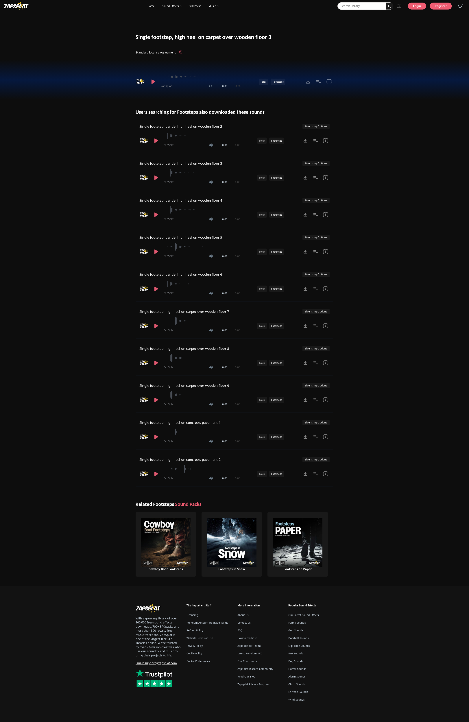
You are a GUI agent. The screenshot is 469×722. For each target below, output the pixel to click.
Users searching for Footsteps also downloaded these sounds (200, 112)
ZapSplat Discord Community (255, 669)
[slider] (201, 77)
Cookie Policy (194, 653)
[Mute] (210, 86)
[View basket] (460, 6)
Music (212, 6)
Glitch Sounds (296, 684)
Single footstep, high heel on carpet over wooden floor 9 (184, 385)
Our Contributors (247, 661)
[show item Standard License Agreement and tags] (329, 81)
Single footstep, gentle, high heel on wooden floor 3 (180, 163)
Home (151, 6)
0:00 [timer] (224, 86)
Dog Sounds (295, 661)
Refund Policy (195, 630)
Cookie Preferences (198, 661)
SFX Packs (195, 6)
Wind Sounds (296, 699)
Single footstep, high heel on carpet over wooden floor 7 (184, 311)
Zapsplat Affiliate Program (253, 684)
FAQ (239, 630)
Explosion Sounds (299, 646)
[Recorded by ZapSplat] (141, 81)
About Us (243, 615)
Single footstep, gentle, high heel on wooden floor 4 (180, 200)
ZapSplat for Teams (249, 646)
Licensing (192, 615)
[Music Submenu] (219, 6)
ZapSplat (166, 86)
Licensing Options (316, 126)
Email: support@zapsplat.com (156, 663)
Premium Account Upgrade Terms (207, 623)
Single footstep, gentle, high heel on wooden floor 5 (180, 237)
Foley (263, 81)
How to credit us (247, 638)
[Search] (389, 6)
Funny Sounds (297, 623)
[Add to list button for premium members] (318, 81)
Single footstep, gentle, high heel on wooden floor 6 (180, 274)
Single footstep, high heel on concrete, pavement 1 (180, 422)
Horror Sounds (297, 669)
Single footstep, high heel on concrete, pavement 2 (180, 459)
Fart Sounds (295, 653)
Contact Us (244, 623)
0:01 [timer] (224, 145)
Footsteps (278, 81)
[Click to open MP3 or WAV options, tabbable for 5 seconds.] (308, 81)
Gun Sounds (295, 630)
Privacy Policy (195, 646)
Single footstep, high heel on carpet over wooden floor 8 (184, 348)
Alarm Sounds (297, 676)
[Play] (153, 81)
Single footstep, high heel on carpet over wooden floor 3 (203, 37)
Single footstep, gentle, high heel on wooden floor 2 (180, 126)
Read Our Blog (246, 676)
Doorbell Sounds (298, 638)
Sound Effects (170, 6)
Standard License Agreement (156, 52)
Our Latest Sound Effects (303, 615)
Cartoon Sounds (298, 692)
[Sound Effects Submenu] (182, 6)
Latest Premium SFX (249, 653)
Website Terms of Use (200, 638)
